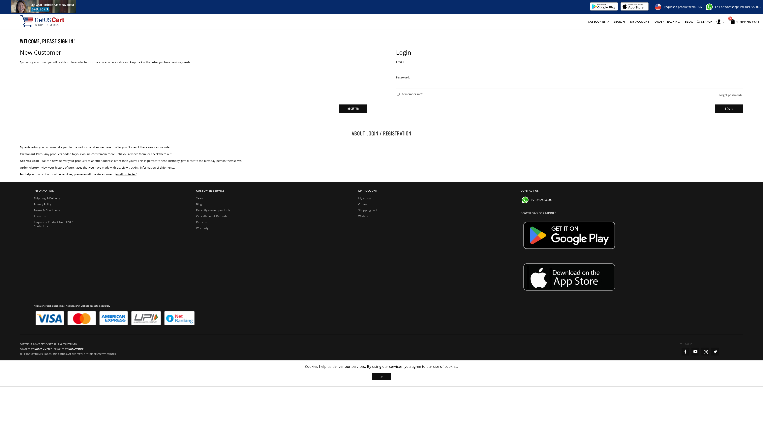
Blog (689, 21)
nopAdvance (75, 349)
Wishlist (363, 216)
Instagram (705, 352)
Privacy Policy (42, 204)
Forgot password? (730, 95)
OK (381, 377)
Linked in (715, 352)
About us (40, 216)
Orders (363, 204)
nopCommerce (43, 349)
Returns (201, 222)
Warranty (202, 228)
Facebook (685, 352)
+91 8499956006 (750, 7)
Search (619, 21)
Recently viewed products (213, 210)
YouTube (695, 352)
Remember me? (412, 94)
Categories (597, 21)
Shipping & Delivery (47, 198)
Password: (403, 77)
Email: (400, 61)
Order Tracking (667, 21)
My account (639, 21)
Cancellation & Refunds (211, 216)
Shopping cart (367, 210)
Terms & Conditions (47, 210)
